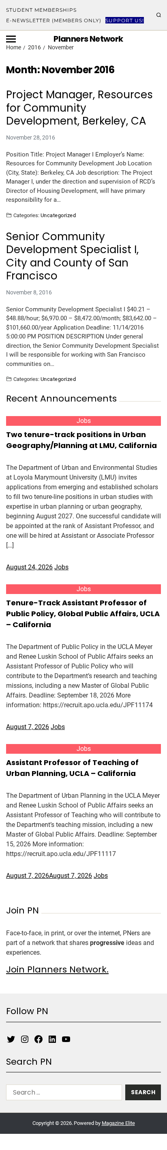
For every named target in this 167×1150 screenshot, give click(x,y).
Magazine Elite (118, 1123)
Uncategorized (58, 215)
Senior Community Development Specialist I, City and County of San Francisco (72, 256)
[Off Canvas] (11, 39)
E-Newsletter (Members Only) (53, 20)
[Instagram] (25, 1039)
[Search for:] (62, 1093)
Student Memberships (41, 10)
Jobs (84, 421)
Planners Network (88, 39)
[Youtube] (66, 1039)
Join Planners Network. (57, 969)
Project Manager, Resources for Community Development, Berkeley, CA (79, 108)
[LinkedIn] (52, 1039)
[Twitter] (11, 1039)
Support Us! (124, 20)
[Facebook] (38, 1039)
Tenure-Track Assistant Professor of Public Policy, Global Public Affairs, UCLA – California (83, 614)
